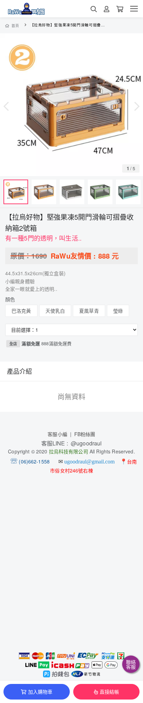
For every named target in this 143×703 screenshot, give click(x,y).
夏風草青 (89, 310)
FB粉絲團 (84, 434)
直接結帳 (109, 691)
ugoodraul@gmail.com (89, 462)
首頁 (15, 25)
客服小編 (57, 434)
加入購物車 (40, 691)
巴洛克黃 (21, 310)
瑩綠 (118, 310)
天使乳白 (55, 310)
